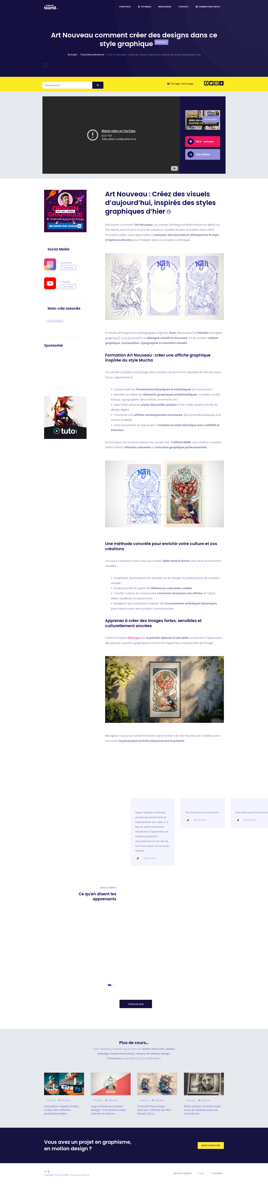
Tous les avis (136, 1004)
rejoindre (68, 267)
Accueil (72, 54)
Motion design (160, 1053)
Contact (184, 6)
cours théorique (55, 321)
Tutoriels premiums (92, 54)
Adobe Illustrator (153, 1049)
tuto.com (151, 819)
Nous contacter (211, 1145)
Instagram (66, 262)
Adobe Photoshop (122, 1053)
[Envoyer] (97, 85)
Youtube (65, 281)
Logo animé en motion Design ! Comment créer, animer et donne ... (109, 1110)
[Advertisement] (65, 372)
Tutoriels (145, 6)
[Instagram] (45, 1171)
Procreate (114, 1058)
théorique (134, 638)
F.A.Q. (201, 1173)
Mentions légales (182, 1173)
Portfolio (125, 6)
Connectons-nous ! (209, 6)
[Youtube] (48, 1171)
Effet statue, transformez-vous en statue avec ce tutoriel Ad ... (203, 1110)
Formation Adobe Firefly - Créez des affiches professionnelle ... (62, 1110)
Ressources (164, 6)
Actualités (216, 1173)
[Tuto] (65, 414)
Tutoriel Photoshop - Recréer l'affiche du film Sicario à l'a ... (154, 1110)
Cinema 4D (142, 1053)
